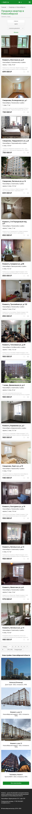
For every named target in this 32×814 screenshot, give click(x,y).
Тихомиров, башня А (16, 774)
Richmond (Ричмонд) (16, 682)
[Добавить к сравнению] (24, 72)
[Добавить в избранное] (28, 72)
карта (16, 24)
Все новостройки (16, 783)
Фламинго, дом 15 (16, 712)
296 (11, 649)
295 (8, 649)
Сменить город (5, 16)
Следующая (18, 649)
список (16, 21)
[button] (16, 28)
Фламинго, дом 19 (16, 743)
